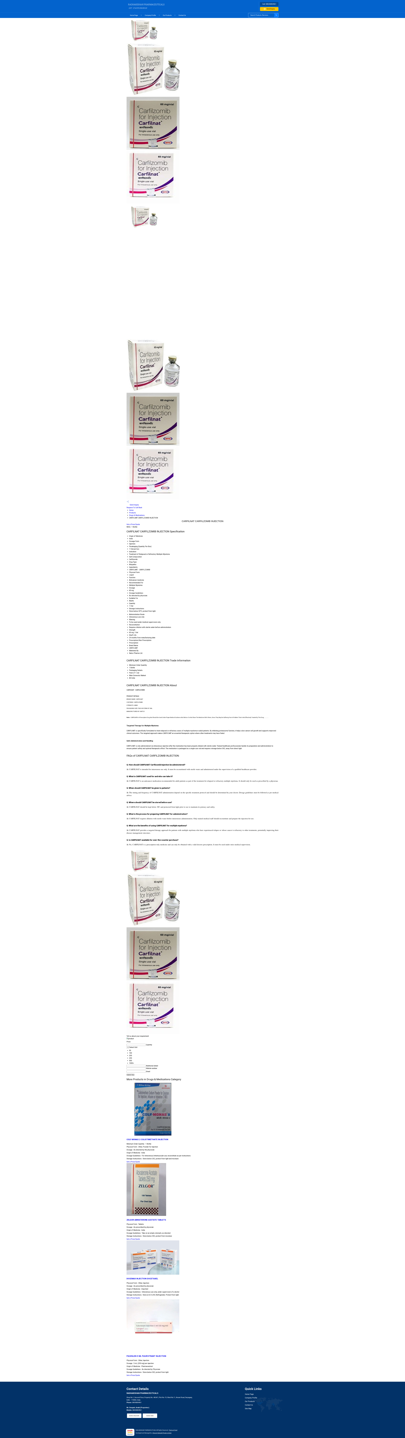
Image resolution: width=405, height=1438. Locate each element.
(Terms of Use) (173, 1430)
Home (131, 510)
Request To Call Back (134, 508)
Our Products (167, 15)
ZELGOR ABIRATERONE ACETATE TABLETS (146, 1220)
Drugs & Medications (137, 515)
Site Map (248, 1409)
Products (132, 513)
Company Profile (150, 15)
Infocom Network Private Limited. (162, 1433)
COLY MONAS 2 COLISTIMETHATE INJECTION (147, 1139)
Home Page (134, 15)
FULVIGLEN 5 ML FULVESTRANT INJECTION (146, 1356)
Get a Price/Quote (133, 524)
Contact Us (182, 15)
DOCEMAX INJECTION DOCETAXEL (142, 1278)
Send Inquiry (271, 9)
